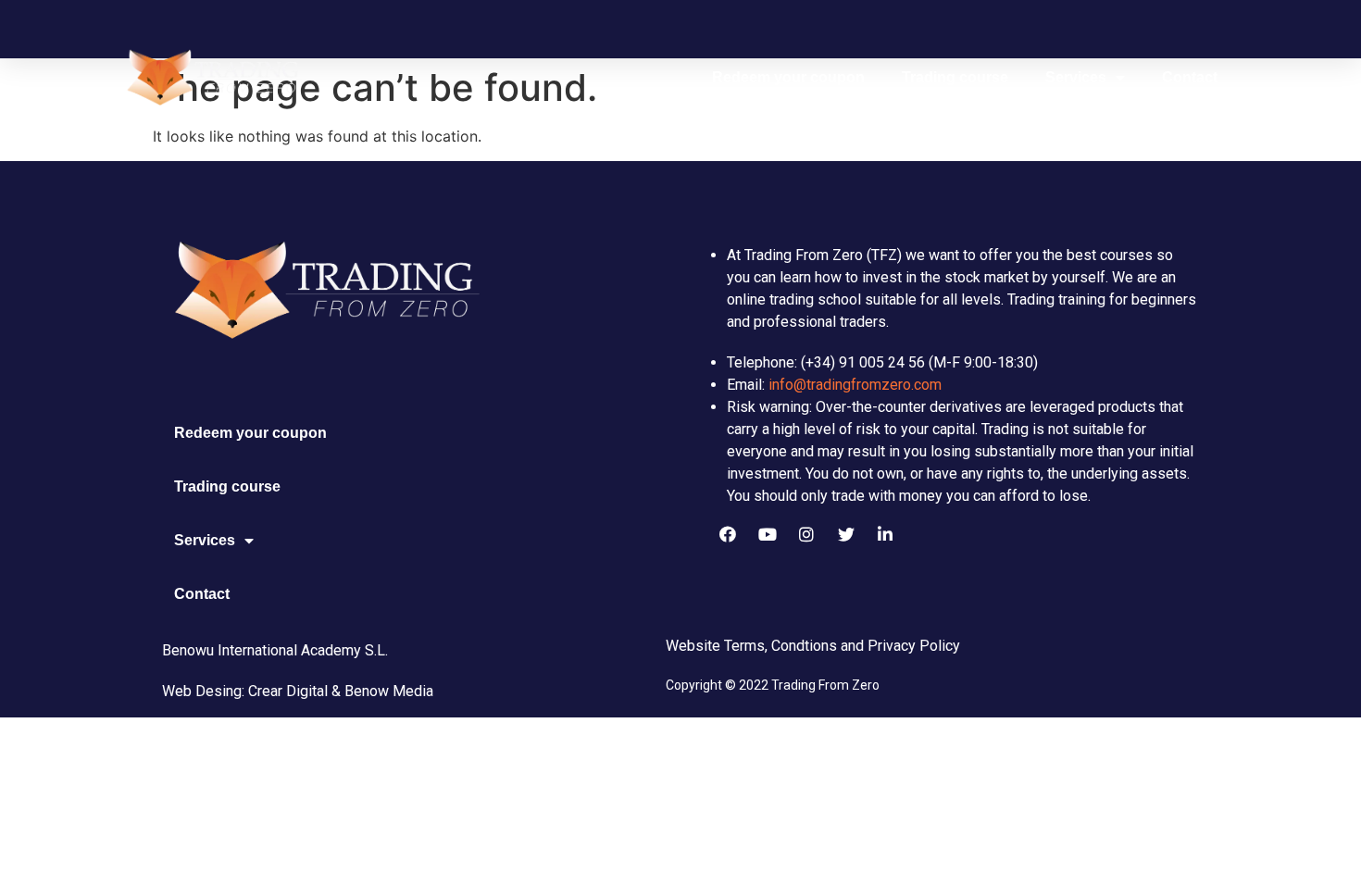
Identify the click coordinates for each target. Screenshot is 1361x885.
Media (411, 691)
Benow (366, 691)
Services (1075, 77)
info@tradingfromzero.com (855, 384)
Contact (1189, 77)
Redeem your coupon (788, 77)
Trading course (955, 77)
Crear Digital (288, 691)
